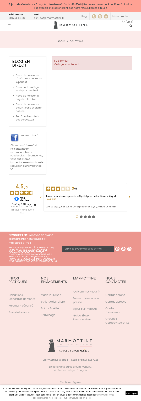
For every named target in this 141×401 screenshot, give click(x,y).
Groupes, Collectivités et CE (117, 321)
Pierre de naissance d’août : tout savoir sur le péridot (29, 78)
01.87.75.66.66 (17, 18)
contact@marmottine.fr (49, 18)
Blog (84, 16)
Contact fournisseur (113, 310)
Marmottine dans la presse (86, 300)
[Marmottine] (70, 25)
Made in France (51, 295)
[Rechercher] (130, 26)
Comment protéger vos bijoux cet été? (28, 88)
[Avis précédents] (40, 197)
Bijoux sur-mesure (85, 309)
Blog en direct (21, 63)
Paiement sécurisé (21, 306)
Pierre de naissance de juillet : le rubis (28, 97)
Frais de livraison (19, 312)
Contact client (115, 295)
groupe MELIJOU (82, 366)
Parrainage (48, 315)
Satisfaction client (53, 302)
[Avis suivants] (129, 197)
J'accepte (131, 393)
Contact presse (115, 302)
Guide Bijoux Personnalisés (82, 317)
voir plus (51, 199)
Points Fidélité (50, 308)
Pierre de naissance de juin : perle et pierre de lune (29, 108)
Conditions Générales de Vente (22, 297)
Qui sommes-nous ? (86, 292)
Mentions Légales (70, 382)
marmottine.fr (30, 135)
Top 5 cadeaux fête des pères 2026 (27, 117)
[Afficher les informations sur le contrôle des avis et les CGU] (35, 204)
